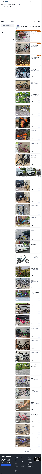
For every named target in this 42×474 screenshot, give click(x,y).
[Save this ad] (39, 40)
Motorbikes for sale (16, 459)
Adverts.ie (16, 471)
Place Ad (35, 1)
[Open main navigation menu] (40, 1)
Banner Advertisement (30, 464)
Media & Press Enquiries (30, 459)
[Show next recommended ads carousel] (40, 167)
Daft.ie (16, 470)
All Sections (9, 4)
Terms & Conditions (11, 473)
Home (5, 4)
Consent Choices (23, 465)
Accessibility (22, 466)
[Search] (1, 28)
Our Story (29, 457)
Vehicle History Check (17, 463)
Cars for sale (16, 457)
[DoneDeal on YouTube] (5, 462)
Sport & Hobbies (14, 4)
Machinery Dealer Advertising (30, 466)
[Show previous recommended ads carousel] (38, 167)
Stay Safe (22, 461)
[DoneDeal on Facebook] (2, 462)
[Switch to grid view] (34, 21)
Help (21, 457)
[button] (7, 33)
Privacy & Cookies (5, 473)
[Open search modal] (30, 1)
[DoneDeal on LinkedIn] (7, 462)
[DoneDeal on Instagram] (9, 462)
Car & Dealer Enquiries (30, 462)
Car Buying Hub (16, 467)
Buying (21, 458)
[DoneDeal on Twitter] (4, 462)
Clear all (12, 21)
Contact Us (22, 462)
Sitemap (16, 465)
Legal (1, 473)
